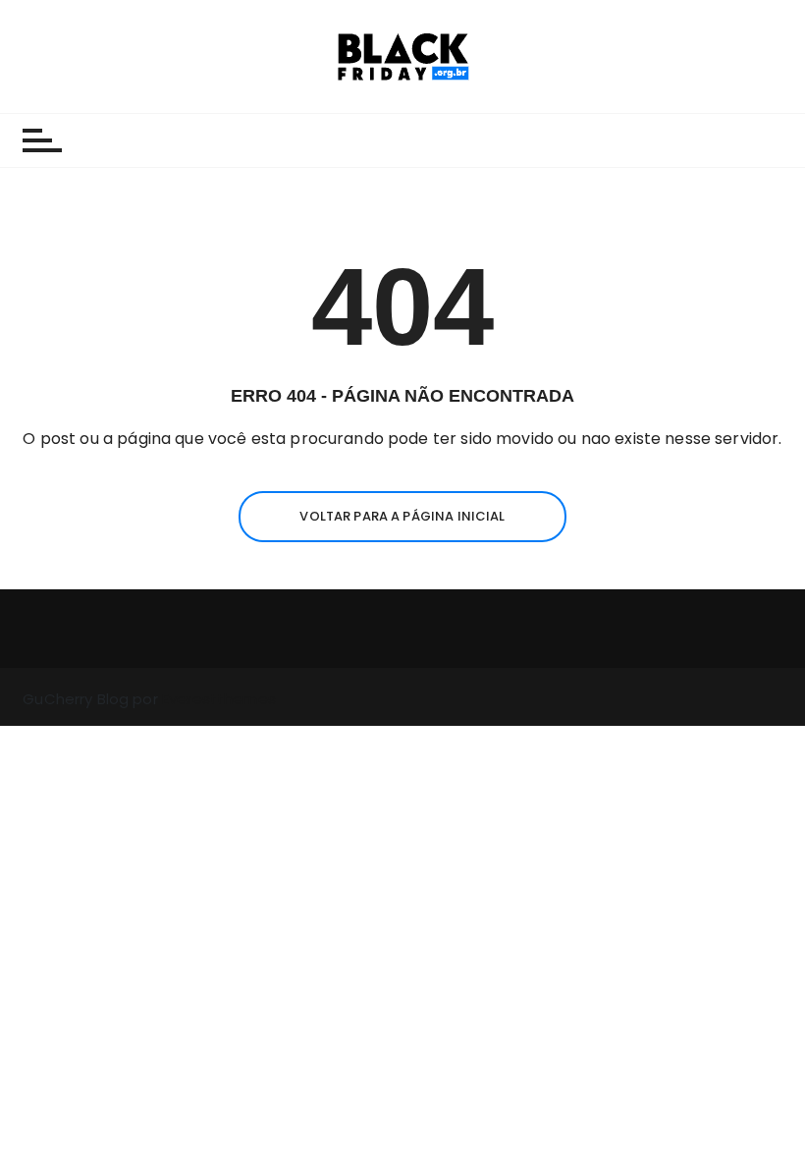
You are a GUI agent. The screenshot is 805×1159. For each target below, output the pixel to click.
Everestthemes (219, 699)
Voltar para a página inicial (402, 516)
